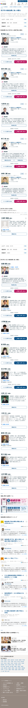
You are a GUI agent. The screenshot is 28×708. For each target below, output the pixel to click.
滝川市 (12, 37)
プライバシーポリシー (21, 686)
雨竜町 (15, 666)
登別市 (5, 663)
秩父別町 (11, 666)
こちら (25, 212)
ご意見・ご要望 (19, 683)
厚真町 (19, 668)
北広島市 (15, 663)
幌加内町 (6, 668)
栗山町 (13, 664)
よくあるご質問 (6, 690)
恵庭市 (8, 663)
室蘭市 (5, 659)
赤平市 (5, 661)
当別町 (22, 663)
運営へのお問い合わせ (8, 692)
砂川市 (18, 661)
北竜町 (18, 666)
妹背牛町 (7, 666)
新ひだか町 (7, 671)
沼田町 (22, 666)
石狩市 (19, 663)
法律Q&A (5, 685)
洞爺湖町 (23, 668)
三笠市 (8, 661)
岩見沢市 (12, 659)
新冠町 (16, 669)
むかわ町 (6, 669)
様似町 (22, 669)
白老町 (16, 668)
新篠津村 (2, 664)
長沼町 (9, 664)
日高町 (9, 669)
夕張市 (8, 659)
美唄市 (20, 659)
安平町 (2, 669)
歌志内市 (22, 661)
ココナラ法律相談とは (8, 683)
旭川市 (16, 267)
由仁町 (6, 664)
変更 (25, 19)
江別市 (2, 661)
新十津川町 (3, 666)
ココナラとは (6, 688)
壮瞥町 (13, 668)
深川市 (2, 663)
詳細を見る (14, 234)
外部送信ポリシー (20, 688)
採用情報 (5, 701)
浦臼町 (19, 664)
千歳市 (12, 661)
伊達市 (12, 663)
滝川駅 (4, 231)
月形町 (16, 664)
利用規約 (18, 685)
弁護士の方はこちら (22, 1)
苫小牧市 (16, 659)
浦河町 (19, 669)
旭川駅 (12, 268)
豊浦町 (9, 668)
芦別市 (23, 659)
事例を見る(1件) (8, 160)
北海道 (4, 229)
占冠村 (2, 668)
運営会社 (5, 699)
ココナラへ (4, 1)
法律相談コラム (6, 686)
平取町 (13, 669)
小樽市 (2, 659)
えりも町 (2, 671)
